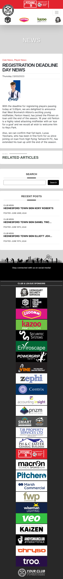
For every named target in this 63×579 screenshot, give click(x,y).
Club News (7, 60)
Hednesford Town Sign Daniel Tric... (28, 222)
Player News (20, 60)
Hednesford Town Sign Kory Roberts (28, 208)
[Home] (8, 10)
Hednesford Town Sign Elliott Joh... (28, 236)
